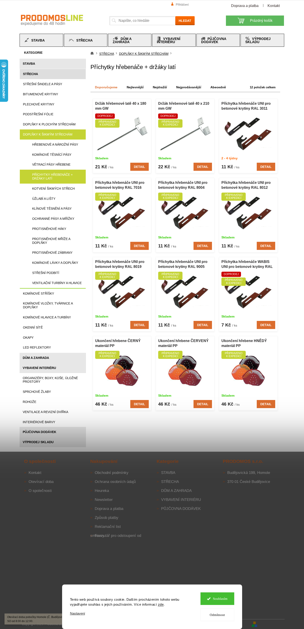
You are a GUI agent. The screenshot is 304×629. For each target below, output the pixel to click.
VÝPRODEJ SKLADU (38, 442)
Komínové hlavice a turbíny (47, 317)
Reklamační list (108, 527)
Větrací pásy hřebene (51, 164)
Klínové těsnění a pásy (52, 208)
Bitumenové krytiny (40, 94)
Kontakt (274, 6)
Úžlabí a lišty (43, 198)
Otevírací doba (41, 482)
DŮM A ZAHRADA (36, 358)
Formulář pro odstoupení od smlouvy (115, 535)
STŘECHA (30, 74)
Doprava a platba (245, 6)
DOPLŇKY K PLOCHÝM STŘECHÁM (49, 124)
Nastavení (77, 613)
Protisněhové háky (49, 229)
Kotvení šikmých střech (53, 188)
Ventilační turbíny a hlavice (57, 283)
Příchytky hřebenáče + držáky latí (52, 176)
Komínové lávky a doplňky (55, 262)
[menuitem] (41, 40)
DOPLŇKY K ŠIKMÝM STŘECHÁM (47, 134)
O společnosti (40, 491)
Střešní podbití (45, 273)
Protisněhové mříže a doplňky (51, 240)
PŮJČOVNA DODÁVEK (39, 432)
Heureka (102, 491)
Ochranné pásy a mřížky (53, 218)
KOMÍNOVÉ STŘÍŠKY (38, 293)
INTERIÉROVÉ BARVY (39, 422)
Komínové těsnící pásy (51, 154)
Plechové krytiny (38, 104)
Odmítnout (217, 615)
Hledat (185, 20)
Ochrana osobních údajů (115, 482)
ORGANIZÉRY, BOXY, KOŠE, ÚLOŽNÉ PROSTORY (50, 380)
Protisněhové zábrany (52, 252)
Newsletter (104, 500)
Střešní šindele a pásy (42, 84)
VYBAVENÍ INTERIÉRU (39, 368)
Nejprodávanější (188, 87)
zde (161, 604)
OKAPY (28, 337)
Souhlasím (220, 598)
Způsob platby (106, 518)
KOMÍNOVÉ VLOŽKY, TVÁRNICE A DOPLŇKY (48, 305)
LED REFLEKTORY (37, 347)
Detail (139, 167)
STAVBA (29, 63)
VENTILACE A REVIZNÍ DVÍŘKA (45, 412)
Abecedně (218, 87)
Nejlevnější (135, 87)
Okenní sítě (33, 327)
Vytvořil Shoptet (271, 624)
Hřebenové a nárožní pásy (55, 144)
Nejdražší (160, 87)
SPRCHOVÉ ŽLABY (37, 391)
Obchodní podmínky (111, 473)
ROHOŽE (29, 402)
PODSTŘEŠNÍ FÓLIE (38, 114)
